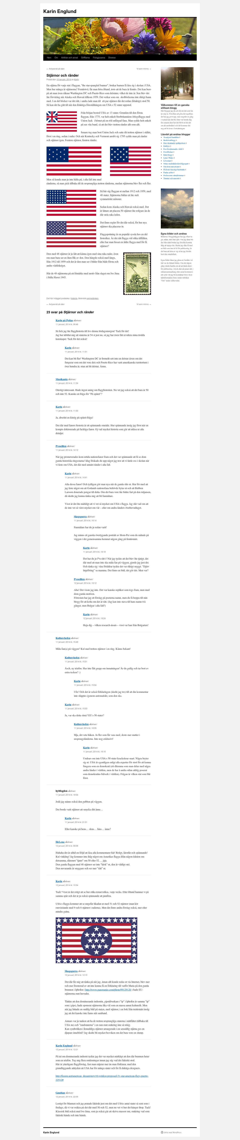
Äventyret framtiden (171, 137)
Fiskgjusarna (99, 57)
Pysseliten (61, 446)
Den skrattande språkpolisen (174, 143)
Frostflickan (168, 152)
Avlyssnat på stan (55, 68)
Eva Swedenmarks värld (172, 149)
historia (74, 298)
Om (56, 57)
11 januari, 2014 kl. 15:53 (76, 708)
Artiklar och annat (69, 57)
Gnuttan (60, 1092)
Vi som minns (144, 68)
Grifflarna (85, 57)
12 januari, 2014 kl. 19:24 (94, 618)
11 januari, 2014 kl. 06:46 (67, 324)
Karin (76, 79)
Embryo (166, 146)
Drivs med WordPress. (173, 1132)
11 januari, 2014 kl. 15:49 (67, 641)
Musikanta (62, 379)
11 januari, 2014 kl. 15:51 (76, 661)
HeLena (60, 842)
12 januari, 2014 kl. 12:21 (67, 1049)
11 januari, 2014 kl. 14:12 (67, 449)
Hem (49, 57)
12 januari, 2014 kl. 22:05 (67, 1096)
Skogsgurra (80, 516)
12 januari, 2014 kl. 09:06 (67, 845)
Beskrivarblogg (169, 140)
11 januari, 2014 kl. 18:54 (67, 794)
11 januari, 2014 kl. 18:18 (94, 551)
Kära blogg (167, 154)
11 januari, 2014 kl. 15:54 (85, 685)
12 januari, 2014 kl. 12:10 (76, 974)
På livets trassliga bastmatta (173, 169)
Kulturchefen (63, 638)
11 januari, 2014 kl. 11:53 (67, 410)
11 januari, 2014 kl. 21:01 (76, 822)
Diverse (111, 57)
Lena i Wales (168, 157)
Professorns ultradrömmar (173, 175)
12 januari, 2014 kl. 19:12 (85, 583)
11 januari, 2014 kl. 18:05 (85, 728)
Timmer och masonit (171, 178)
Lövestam (167, 160)
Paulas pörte (168, 172)
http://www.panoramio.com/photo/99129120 (108, 989)
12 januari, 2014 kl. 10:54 (67, 885)
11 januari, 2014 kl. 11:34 (67, 383)
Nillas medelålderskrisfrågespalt (175, 163)
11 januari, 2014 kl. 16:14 (85, 520)
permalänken (92, 298)
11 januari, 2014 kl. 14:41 (76, 477)
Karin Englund (59, 11)
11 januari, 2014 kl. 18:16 (94, 751)
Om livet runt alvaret (171, 166)
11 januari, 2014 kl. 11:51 (76, 351)
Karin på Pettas (64, 320)
